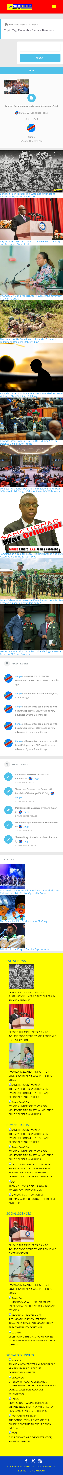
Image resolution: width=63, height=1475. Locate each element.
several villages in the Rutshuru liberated (36, 822)
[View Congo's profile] (31, 133)
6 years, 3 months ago (31, 140)
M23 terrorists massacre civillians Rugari (36, 807)
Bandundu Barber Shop (37, 693)
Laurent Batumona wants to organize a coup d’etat (31, 106)
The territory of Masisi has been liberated (36, 837)
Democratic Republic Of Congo (22, 24)
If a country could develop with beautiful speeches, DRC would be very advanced (36, 710)
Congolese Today (39, 112)
